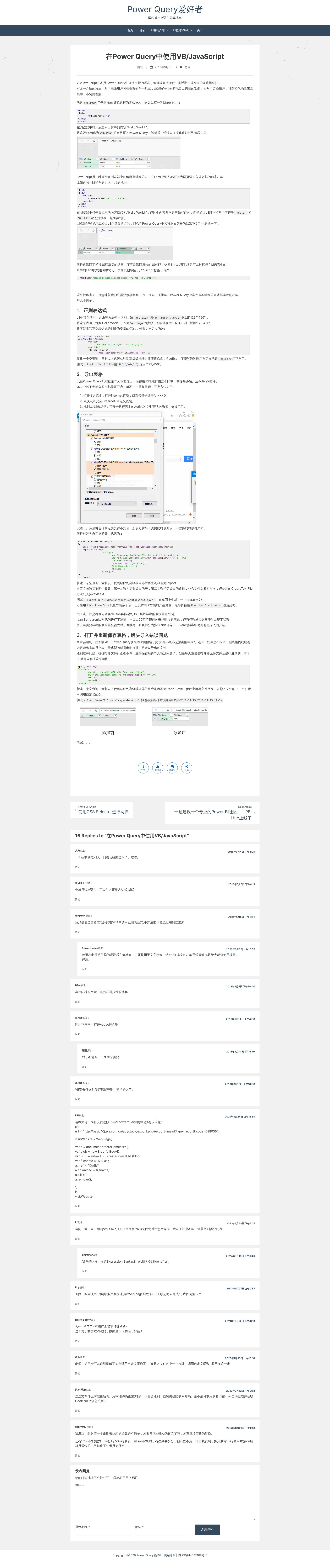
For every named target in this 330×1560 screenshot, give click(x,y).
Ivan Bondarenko (89, 619)
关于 (199, 30)
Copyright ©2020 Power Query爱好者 (137, 1555)
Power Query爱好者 (165, 9)
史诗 (187, 67)
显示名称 (82, 1527)
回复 (77, 866)
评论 (79, 1485)
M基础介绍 (158, 30)
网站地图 (170, 1555)
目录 (142, 30)
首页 (130, 30)
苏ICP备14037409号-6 (198, 1555)
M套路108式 (181, 30)
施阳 (140, 67)
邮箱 (139, 1527)
